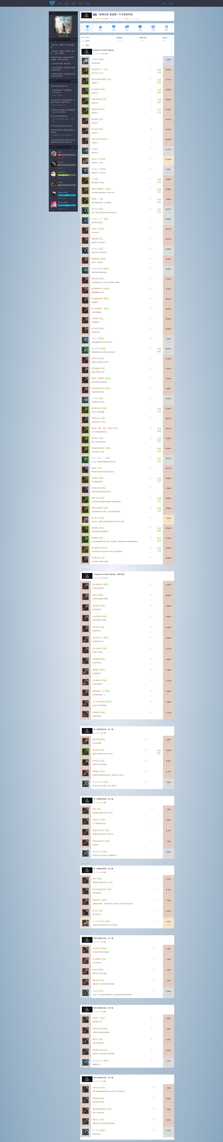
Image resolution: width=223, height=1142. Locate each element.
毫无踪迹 (96, 750)
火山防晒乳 (97, 616)
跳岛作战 (95, 518)
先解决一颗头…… (98, 458)
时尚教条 (95, 438)
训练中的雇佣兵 (97, 508)
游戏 (60, 3)
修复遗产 (95, 248)
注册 (171, 3)
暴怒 (94, 878)
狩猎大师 (95, 358)
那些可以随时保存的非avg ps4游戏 (62, 126)
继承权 (94, 468)
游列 (166, 30)
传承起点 (96, 760)
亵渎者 (95, 969)
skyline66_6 (62, 172)
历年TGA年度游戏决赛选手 (59, 116)
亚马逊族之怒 (96, 547)
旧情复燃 (96, 712)
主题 (140, 30)
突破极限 (96, 771)
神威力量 (95, 238)
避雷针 (95, 595)
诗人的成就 (97, 648)
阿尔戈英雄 (96, 348)
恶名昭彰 (95, 528)
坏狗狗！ (96, 1018)
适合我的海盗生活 (98, 388)
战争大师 (95, 498)
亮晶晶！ (95, 199)
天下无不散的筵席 (99, 701)
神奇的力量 (96, 488)
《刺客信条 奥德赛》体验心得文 (61, 63)
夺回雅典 (95, 149)
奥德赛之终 (96, 159)
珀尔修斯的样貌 (97, 298)
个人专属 (95, 179)
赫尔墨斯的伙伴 (97, 288)
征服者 (95, 991)
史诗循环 (95, 59)
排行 (100, 30)
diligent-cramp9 (63, 192)
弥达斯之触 (96, 557)
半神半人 (95, 229)
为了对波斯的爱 (98, 921)
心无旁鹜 (95, 318)
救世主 (95, 1039)
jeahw (60, 152)
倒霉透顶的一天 (98, 691)
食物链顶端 (96, 258)
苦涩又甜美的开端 (99, 889)
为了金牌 (95, 398)
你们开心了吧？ (97, 219)
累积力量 (96, 980)
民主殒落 (95, 129)
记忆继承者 (97, 680)
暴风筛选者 (97, 851)
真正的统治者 (97, 1060)
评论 (113, 30)
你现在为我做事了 (98, 189)
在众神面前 (97, 959)
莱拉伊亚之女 (97, 637)
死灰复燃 (95, 119)
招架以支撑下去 (98, 830)
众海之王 (95, 338)
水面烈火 (96, 819)
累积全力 (96, 1119)
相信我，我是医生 (98, 378)
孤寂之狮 (96, 739)
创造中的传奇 (96, 139)
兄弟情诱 (96, 659)
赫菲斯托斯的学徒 (99, 1109)
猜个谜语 (95, 328)
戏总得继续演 (97, 584)
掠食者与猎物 (97, 782)
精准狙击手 (97, 900)
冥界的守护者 (97, 1028)
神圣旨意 (96, 605)
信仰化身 (96, 627)
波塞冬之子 (96, 169)
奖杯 (87, 30)
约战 (80, 3)
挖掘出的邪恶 (96, 99)
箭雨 (94, 809)
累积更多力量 (97, 1050)
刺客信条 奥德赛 (63, 36)
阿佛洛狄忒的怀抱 (98, 448)
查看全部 (74, 40)
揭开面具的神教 (97, 268)
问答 (73, 3)
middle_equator (63, 202)
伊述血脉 (96, 1098)
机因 (67, 3)
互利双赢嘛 (96, 368)
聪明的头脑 (96, 109)
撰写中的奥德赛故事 (99, 79)
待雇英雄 (95, 538)
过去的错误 (96, 89)
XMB (87, 45)
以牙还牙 (96, 1087)
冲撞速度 (95, 478)
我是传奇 (95, 209)
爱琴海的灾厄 (96, 408)
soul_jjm (60, 162)
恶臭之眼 (95, 278)
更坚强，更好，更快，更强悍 (102, 428)
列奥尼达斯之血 (98, 841)
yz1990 (60, 182)
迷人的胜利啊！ (97, 308)
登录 (164, 3)
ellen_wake (85, 37)
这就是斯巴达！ (97, 69)
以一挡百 (96, 1130)
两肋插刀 (96, 669)
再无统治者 (97, 948)
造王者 (95, 910)
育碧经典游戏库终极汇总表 (59, 86)
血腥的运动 (96, 418)
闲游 (87, 3)
